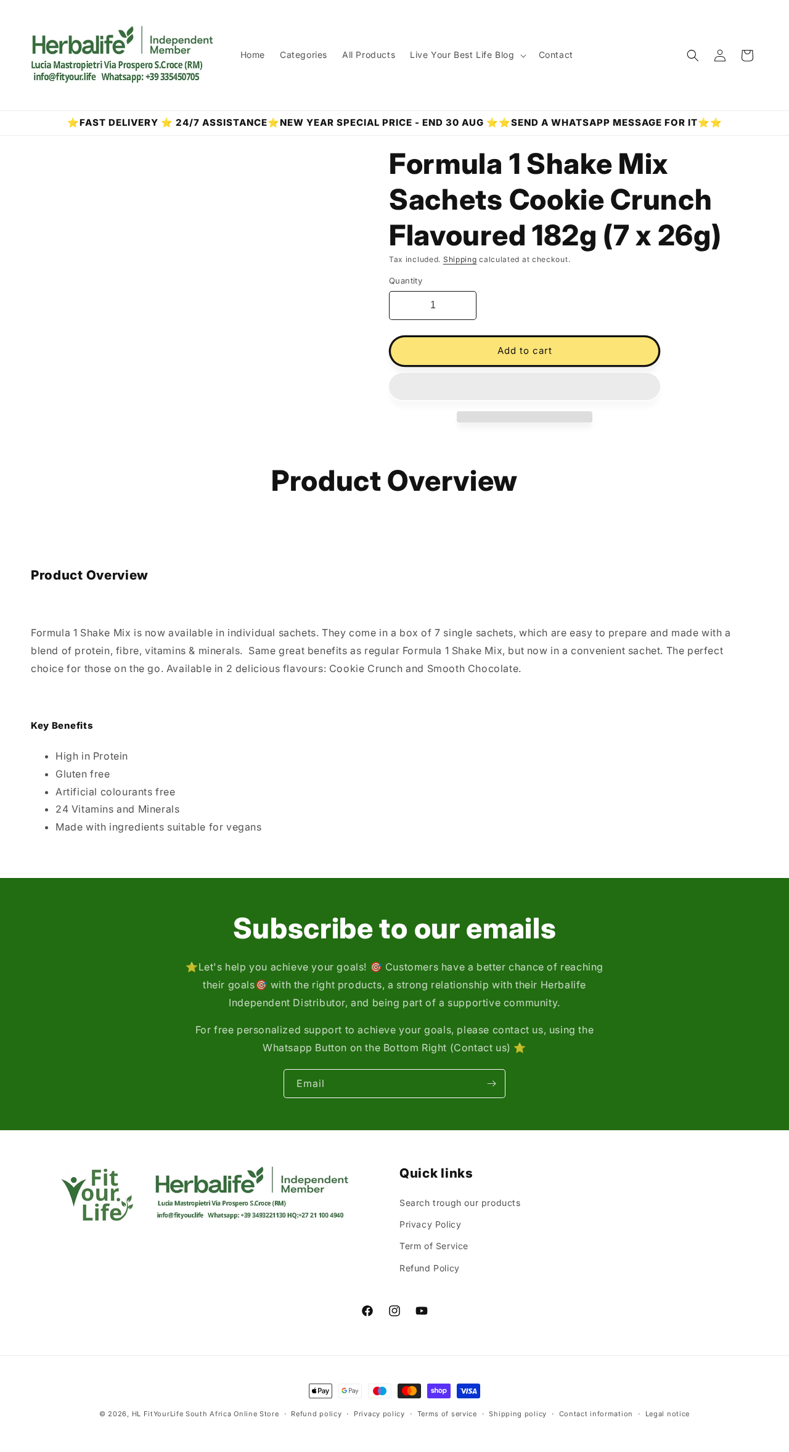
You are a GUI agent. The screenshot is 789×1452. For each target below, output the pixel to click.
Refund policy (316, 1413)
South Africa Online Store (232, 1413)
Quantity (405, 280)
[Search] (692, 55)
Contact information (596, 1413)
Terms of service (447, 1413)
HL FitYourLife (158, 1413)
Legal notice (667, 1413)
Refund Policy (429, 1268)
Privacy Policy (430, 1224)
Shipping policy (518, 1413)
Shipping (460, 259)
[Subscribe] (491, 1083)
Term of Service (433, 1246)
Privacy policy (379, 1413)
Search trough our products (460, 1202)
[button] (524, 387)
